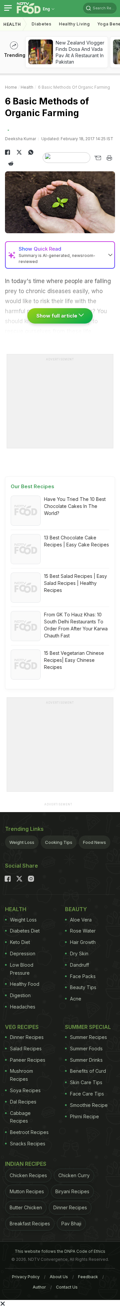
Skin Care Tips (86, 1082)
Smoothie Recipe (89, 1105)
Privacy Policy (26, 1276)
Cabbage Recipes (20, 1117)
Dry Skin (79, 953)
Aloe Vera (81, 920)
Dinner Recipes (27, 1037)
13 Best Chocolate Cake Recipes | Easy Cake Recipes (76, 541)
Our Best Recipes (32, 486)
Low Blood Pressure (21, 969)
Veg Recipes (22, 1027)
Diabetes (42, 23)
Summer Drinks (86, 1060)
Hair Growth (83, 942)
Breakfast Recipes (30, 1223)
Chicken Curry (74, 1175)
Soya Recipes (25, 1090)
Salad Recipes (26, 1048)
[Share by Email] (97, 158)
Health (12, 24)
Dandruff (79, 965)
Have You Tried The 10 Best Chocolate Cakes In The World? (75, 506)
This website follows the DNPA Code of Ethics (60, 1251)
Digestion (20, 995)
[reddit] (11, 163)
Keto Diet (20, 942)
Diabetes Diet (25, 931)
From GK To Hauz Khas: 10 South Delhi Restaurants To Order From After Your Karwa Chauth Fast (76, 625)
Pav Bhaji (71, 1223)
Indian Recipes (25, 1163)
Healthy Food (24, 984)
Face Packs (83, 976)
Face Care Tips (87, 1094)
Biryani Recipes (72, 1191)
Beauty (76, 909)
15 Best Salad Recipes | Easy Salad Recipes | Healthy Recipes (75, 583)
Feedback (88, 1276)
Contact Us (67, 1287)
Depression (22, 953)
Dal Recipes (23, 1102)
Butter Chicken (26, 1207)
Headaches (22, 1007)
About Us (59, 1276)
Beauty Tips (83, 987)
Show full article (57, 316)
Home (11, 87)
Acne (75, 998)
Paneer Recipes (27, 1060)
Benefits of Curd (88, 1071)
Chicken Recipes (28, 1175)
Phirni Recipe (84, 1116)
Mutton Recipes (27, 1191)
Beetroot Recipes (29, 1132)
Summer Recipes (88, 1037)
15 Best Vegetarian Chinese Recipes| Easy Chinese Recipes (74, 660)
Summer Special (88, 1027)
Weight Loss (21, 842)
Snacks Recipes (27, 1143)
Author (39, 1287)
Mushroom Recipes (21, 1075)
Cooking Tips (58, 842)
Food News (94, 842)
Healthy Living (74, 23)
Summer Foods (86, 1048)
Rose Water (83, 931)
